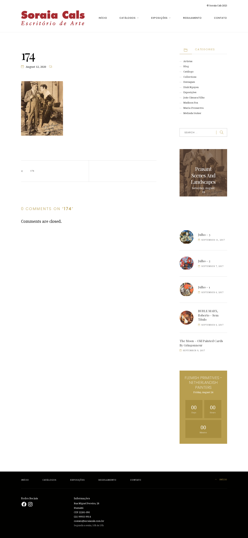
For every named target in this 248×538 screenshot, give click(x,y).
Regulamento (192, 17)
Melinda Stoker (192, 113)
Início (103, 17)
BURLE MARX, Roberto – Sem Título (208, 315)
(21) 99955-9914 (82, 516)
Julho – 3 (204, 235)
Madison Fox (190, 102)
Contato (220, 17)
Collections (189, 77)
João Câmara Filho (194, 97)
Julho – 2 (204, 261)
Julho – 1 (204, 287)
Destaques (189, 82)
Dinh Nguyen (191, 87)
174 (32, 171)
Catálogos (127, 17)
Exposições (159, 17)
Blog (186, 66)
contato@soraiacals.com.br (89, 521)
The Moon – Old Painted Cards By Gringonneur (201, 343)
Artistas (187, 61)
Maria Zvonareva (193, 108)
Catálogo (188, 71)
